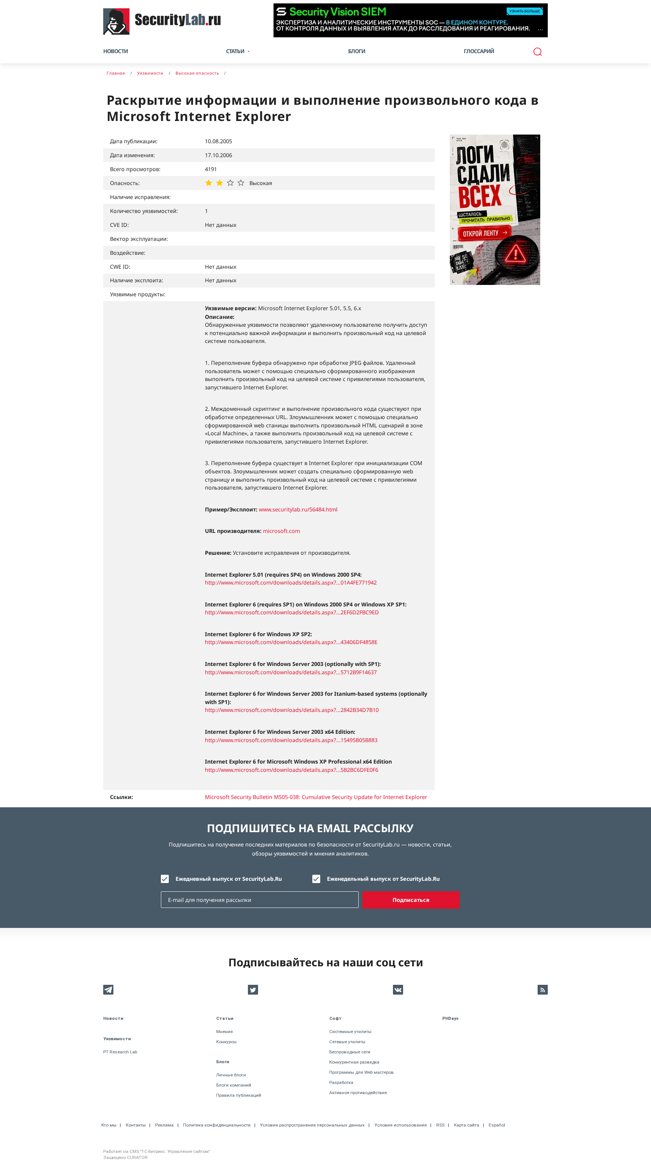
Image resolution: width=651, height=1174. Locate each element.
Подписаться (411, 899)
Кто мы (108, 1125)
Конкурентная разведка (354, 1062)
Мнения (224, 1031)
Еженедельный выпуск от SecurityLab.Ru (383, 878)
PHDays (450, 1018)
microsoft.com (281, 530)
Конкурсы (226, 1041)
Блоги (356, 51)
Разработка (341, 1082)
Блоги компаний (233, 1085)
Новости (115, 51)
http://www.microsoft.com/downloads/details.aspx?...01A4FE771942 (291, 582)
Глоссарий (479, 51)
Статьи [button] (235, 51)
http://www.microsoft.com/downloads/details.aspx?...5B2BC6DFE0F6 (291, 769)
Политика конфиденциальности (217, 1125)
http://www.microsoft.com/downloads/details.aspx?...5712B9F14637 (291, 672)
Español (497, 1125)
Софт (335, 1018)
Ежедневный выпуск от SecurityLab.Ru (229, 878)
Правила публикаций (238, 1095)
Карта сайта (466, 1125)
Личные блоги (231, 1075)
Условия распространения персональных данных (312, 1125)
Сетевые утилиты (347, 1041)
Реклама (164, 1125)
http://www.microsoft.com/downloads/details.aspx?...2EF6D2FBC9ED (292, 612)
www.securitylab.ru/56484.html (298, 509)
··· (540, 29)
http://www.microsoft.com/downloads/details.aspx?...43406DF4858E (291, 642)
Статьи (224, 1018)
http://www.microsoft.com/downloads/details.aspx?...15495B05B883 (291, 740)
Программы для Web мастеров (361, 1072)
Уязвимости (117, 1038)
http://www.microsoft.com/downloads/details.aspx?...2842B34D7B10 (292, 709)
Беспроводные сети (349, 1052)
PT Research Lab (120, 1052)
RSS (440, 1125)
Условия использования (400, 1125)
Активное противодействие (358, 1092)
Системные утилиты (350, 1031)
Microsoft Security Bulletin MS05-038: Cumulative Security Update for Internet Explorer (316, 797)
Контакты (136, 1125)
